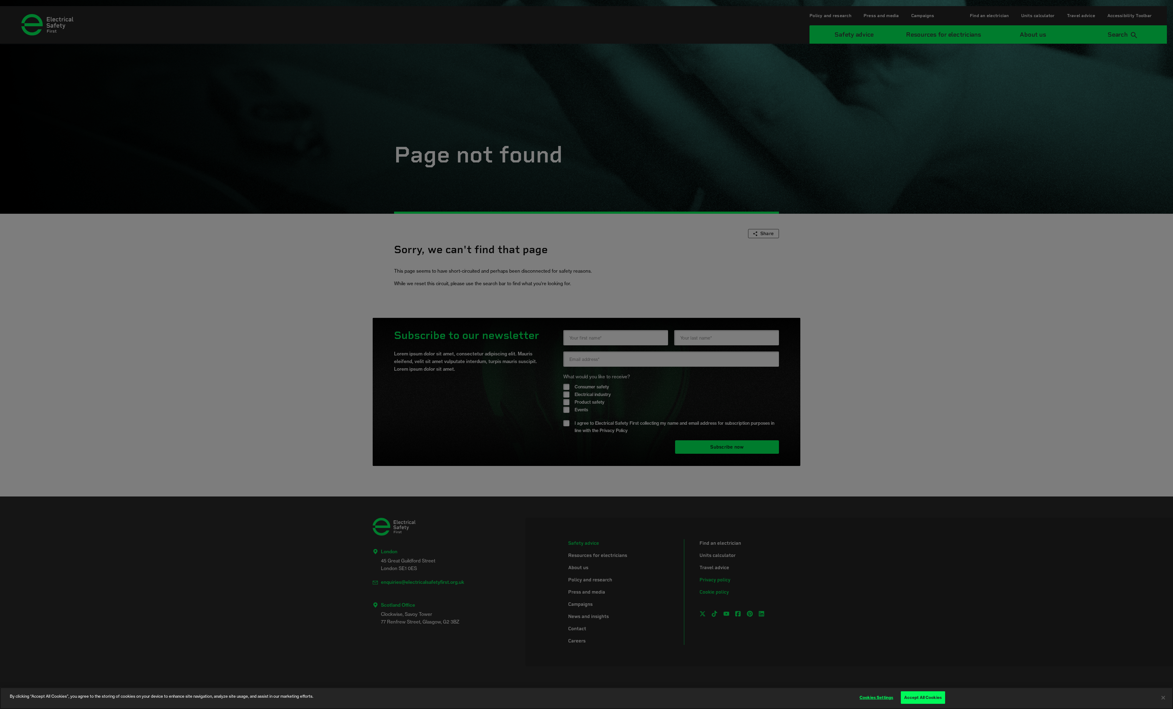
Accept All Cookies (923, 697)
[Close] (1163, 697)
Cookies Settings (876, 697)
